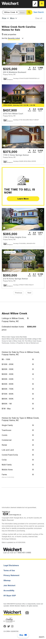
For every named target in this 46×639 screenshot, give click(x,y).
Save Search (38, 12)
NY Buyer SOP (10, 595)
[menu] (41, 3)
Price (4, 18)
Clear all (38, 18)
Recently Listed (14, 38)
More (12, 18)
